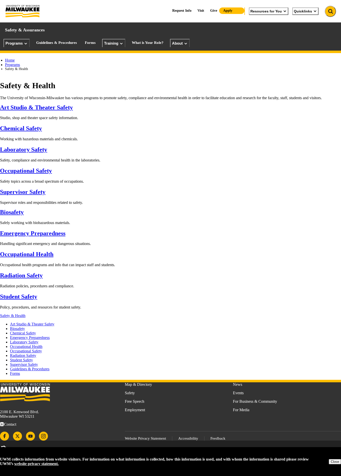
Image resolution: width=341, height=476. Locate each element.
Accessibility (188, 438)
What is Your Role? (148, 43)
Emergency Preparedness (32, 233)
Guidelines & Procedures (56, 43)
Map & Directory (138, 384)
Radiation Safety (21, 275)
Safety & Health (12, 316)
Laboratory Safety (23, 149)
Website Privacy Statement (145, 438)
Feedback (217, 438)
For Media (241, 410)
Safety (130, 393)
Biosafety (12, 212)
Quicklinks (303, 11)
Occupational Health (26, 254)
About (177, 43)
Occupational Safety (26, 170)
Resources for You (266, 11)
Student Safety (18, 296)
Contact (10, 424)
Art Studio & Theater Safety (36, 107)
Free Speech (134, 401)
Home (10, 60)
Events (238, 393)
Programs (14, 43)
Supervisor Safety (22, 192)
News (237, 384)
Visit (200, 10)
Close (335, 462)
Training (111, 43)
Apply (227, 10)
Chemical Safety (21, 128)
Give (213, 10)
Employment (135, 410)
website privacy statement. (36, 464)
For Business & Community (255, 401)
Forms (90, 43)
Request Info (181, 10)
